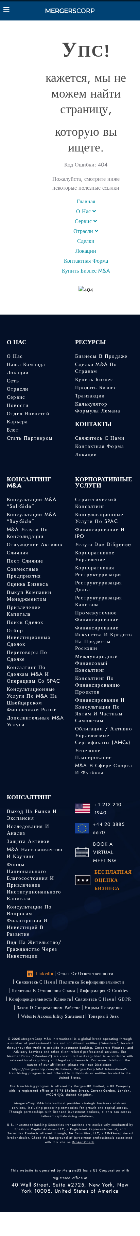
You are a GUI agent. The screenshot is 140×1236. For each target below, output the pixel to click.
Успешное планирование (93, 754)
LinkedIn (45, 973)
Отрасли (84, 231)
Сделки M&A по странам (96, 368)
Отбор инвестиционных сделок (29, 637)
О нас (15, 356)
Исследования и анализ (28, 830)
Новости (18, 405)
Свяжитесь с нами (99, 438)
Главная (86, 201)
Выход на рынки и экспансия (32, 814)
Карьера (17, 421)
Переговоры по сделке (27, 656)
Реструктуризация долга (98, 586)
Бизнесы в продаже (101, 356)
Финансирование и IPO (100, 533)
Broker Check (83, 1142)
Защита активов (28, 841)
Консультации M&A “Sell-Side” (31, 503)
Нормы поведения (104, 1007)
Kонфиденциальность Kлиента (40, 999)
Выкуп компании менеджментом (29, 595)
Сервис (84, 221)
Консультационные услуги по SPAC (99, 518)
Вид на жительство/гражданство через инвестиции (34, 949)
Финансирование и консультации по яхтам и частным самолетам (100, 710)
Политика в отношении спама (43, 990)
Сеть (13, 380)
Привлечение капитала (23, 610)
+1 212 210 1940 (107, 808)
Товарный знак (103, 1016)
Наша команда (26, 364)
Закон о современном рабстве (49, 1007)
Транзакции (90, 395)
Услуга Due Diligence (103, 544)
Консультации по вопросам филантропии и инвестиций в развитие (29, 920)
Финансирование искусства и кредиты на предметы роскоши (104, 638)
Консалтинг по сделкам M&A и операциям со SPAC (33, 674)
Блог (13, 429)
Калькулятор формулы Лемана (97, 407)
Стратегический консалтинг (96, 503)
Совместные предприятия (24, 572)
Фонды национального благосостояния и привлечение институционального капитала (34, 881)
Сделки (85, 241)
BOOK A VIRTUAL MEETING (104, 852)
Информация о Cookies (104, 990)
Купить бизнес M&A (86, 271)
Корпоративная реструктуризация (98, 571)
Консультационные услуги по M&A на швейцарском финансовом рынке (32, 699)
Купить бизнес (94, 379)
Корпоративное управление (95, 556)
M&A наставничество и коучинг (35, 853)
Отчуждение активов (35, 544)
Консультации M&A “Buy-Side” (31, 518)
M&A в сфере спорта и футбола (104, 769)
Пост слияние (25, 560)
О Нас (84, 211)
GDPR (124, 999)
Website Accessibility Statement (52, 1016)
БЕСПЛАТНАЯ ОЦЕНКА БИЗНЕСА (113, 880)
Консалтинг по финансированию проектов (97, 685)
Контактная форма (86, 261)
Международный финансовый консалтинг (96, 663)
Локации (85, 251)
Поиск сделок (25, 622)
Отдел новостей (28, 413)
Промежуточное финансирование (97, 616)
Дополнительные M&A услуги (35, 721)
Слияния (17, 552)
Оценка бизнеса (27, 584)
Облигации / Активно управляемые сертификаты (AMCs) (103, 735)
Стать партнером (30, 438)
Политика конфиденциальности (91, 982)
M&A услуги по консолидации (27, 533)
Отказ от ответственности (85, 973)
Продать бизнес (96, 387)
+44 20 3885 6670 (109, 828)
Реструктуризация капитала (98, 601)
